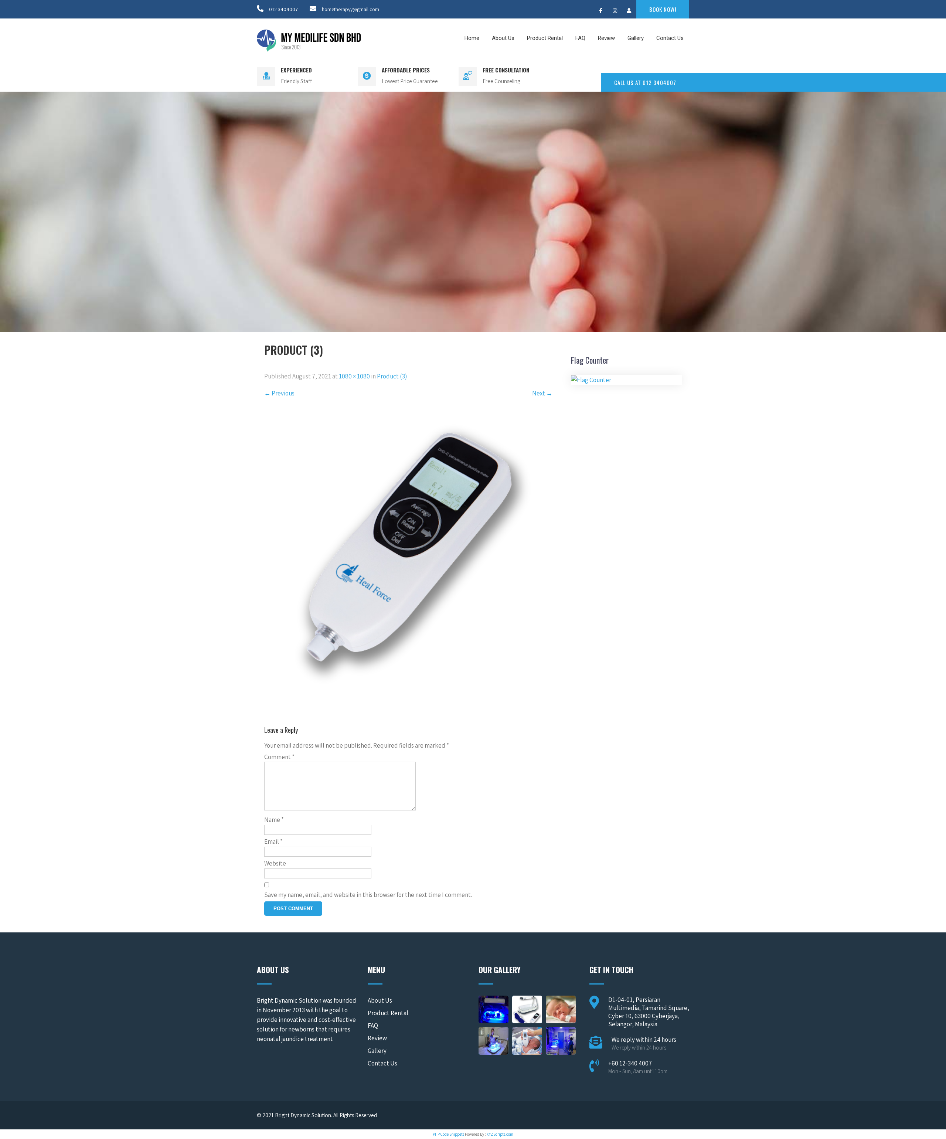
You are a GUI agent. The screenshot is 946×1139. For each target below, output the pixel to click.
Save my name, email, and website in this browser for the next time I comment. (368, 895)
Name (274, 820)
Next (542, 393)
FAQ (580, 38)
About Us (503, 38)
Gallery (635, 38)
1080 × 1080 (354, 376)
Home (472, 38)
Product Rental (545, 38)
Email (273, 841)
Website (275, 863)
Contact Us (670, 38)
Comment (279, 757)
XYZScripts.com (500, 1134)
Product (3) (392, 376)
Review (606, 38)
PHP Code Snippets (448, 1134)
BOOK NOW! (662, 9)
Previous (279, 393)
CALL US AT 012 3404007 (645, 82)
